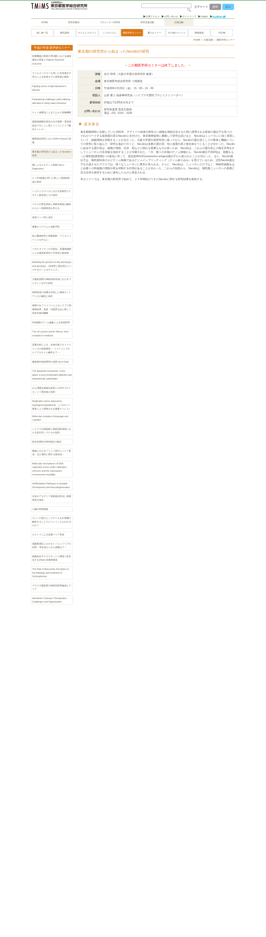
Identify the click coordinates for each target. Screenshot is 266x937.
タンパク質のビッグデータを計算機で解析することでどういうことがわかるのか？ (51, 522)
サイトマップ (189, 16)
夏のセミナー (154, 32)
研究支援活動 (147, 22)
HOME (44, 22)
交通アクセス (153, 16)
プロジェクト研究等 (110, 22)
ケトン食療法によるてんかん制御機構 (51, 112)
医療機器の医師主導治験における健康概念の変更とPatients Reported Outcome (51, 60)
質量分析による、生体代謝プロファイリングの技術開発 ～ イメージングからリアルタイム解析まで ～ (51, 348)
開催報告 (199, 32)
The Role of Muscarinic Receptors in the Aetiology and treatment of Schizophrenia (50, 573)
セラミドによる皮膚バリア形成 (48, 534)
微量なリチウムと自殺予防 (46, 226)
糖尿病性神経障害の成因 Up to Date (50, 361)
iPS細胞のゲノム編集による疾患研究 (51, 322)
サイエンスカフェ (87, 32)
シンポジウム (109, 32)
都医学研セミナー (132, 32)
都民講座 (64, 32)
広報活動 (178, 22)
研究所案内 (74, 22)
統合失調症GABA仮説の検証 (46, 441)
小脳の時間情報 (40, 509)
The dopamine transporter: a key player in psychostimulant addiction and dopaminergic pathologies (52, 375)
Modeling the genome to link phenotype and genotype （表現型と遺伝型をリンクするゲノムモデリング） (52, 266)
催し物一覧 (42, 32)
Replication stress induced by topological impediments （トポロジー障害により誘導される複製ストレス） (51, 405)
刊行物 (221, 32)
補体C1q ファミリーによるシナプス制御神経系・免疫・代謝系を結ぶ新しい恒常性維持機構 (51, 309)
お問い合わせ (171, 16)
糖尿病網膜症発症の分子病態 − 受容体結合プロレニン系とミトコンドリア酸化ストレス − (51, 125)
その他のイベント (177, 32)
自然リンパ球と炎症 (42, 217)
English (204, 16)
